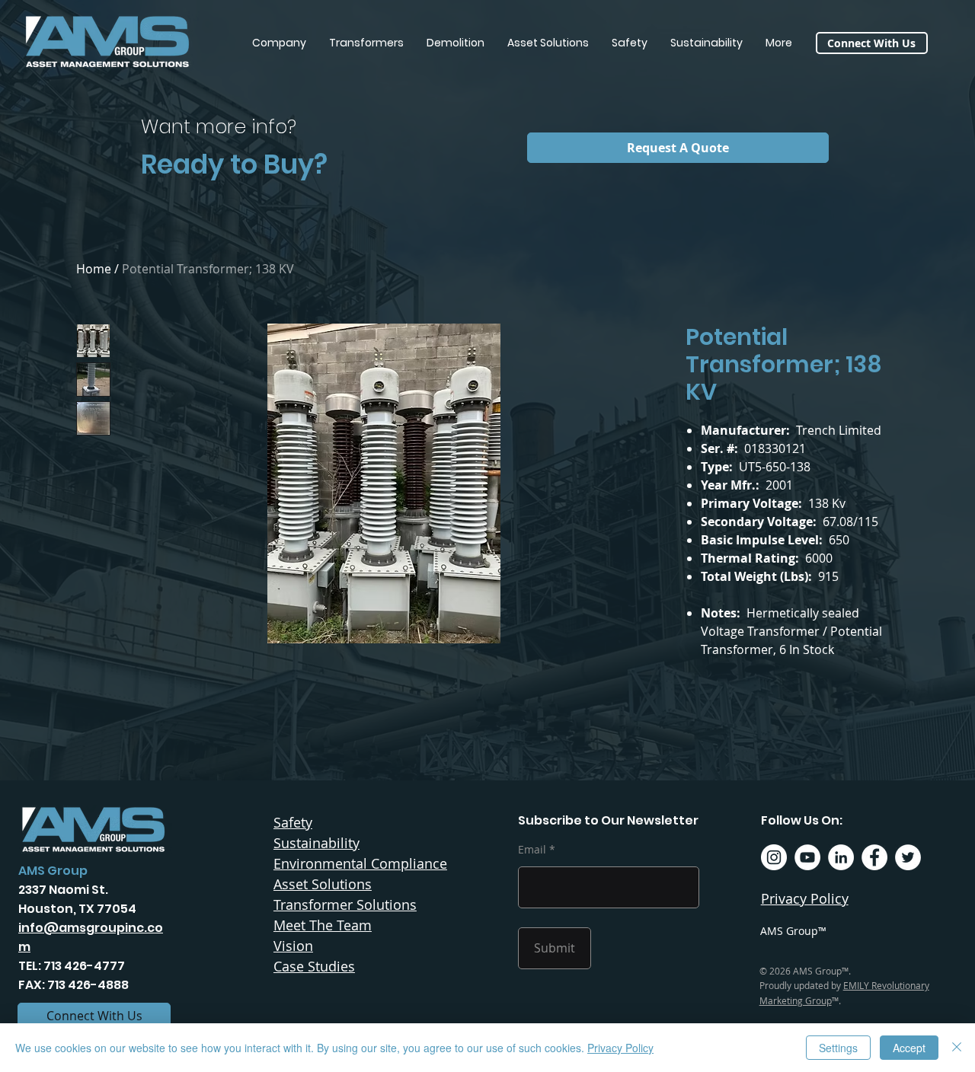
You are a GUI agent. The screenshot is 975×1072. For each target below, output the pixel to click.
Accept (909, 1047)
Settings (838, 1047)
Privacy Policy (620, 1047)
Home (93, 268)
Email (532, 849)
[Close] (957, 1047)
